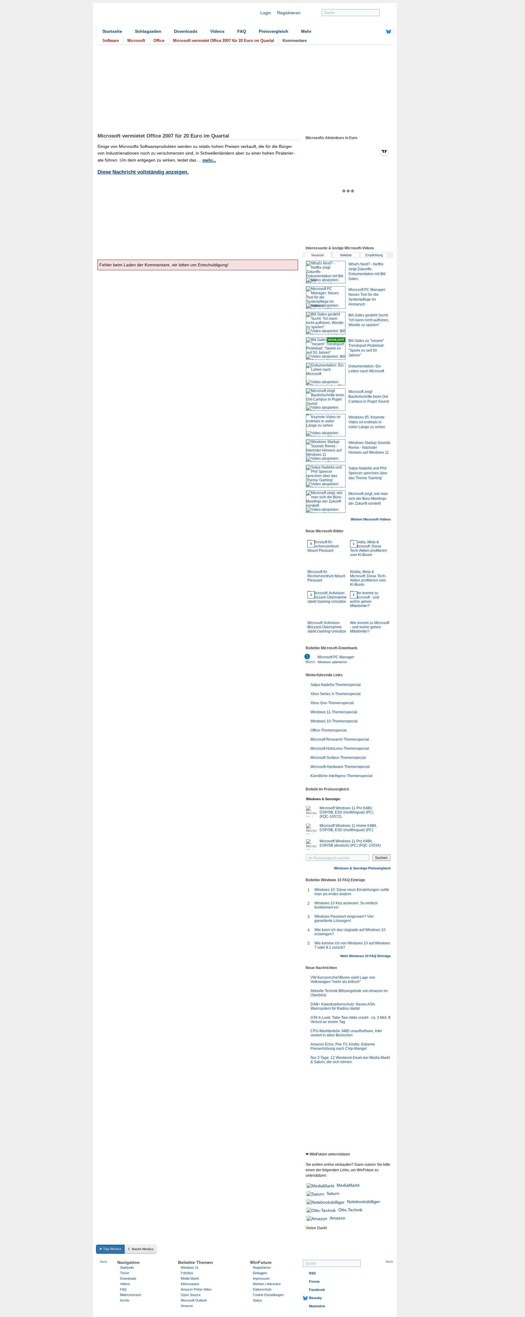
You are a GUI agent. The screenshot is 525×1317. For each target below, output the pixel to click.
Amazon (337, 1218)
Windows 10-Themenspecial (334, 721)
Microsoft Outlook (194, 1300)
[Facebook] (379, 31)
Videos (217, 31)
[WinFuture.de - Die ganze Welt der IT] (147, 16)
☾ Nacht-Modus (140, 1249)
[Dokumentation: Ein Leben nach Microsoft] (325, 374)
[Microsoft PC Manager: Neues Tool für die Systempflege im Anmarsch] (325, 298)
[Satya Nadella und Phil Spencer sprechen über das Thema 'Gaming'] (325, 476)
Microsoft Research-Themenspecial (340, 739)
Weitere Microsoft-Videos (371, 519)
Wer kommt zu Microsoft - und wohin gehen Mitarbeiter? (369, 613)
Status (257, 1300)
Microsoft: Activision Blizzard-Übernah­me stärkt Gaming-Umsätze (326, 613)
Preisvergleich (273, 31)
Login (265, 12)
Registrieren (288, 12)
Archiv (124, 1300)
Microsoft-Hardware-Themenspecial (340, 767)
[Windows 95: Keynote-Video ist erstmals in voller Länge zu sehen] (325, 425)
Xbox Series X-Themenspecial (336, 694)
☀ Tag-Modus (110, 1249)
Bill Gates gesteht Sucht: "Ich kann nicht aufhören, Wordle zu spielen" (368, 320)
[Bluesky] (388, 31)
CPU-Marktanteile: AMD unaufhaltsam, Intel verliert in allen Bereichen (346, 1033)
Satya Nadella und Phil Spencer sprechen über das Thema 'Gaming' (367, 473)
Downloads (185, 31)
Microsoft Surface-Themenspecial (338, 758)
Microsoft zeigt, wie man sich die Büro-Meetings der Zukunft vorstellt (368, 499)
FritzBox (187, 1273)
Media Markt (190, 1278)
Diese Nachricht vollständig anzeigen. (143, 172)
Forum (314, 1281)
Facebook (317, 1289)
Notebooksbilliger (363, 1201)
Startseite (112, 31)
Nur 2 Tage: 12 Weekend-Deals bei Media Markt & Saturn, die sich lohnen (350, 1060)
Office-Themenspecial (329, 730)
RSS (312, 1273)
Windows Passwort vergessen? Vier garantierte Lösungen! (344, 918)
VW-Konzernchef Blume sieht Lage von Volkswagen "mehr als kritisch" (343, 979)
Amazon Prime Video (196, 1289)
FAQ (241, 31)
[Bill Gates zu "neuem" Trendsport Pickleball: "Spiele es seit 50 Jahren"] (325, 349)
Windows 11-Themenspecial (334, 712)
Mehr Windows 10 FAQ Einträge (365, 956)
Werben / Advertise (267, 1284)
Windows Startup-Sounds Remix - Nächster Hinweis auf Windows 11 (369, 448)
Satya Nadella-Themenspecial (336, 685)
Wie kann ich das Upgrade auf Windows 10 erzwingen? (350, 932)
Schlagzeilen (148, 31)
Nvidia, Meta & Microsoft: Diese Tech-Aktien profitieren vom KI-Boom (368, 564)
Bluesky (315, 1298)
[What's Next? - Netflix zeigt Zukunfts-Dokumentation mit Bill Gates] (325, 272)
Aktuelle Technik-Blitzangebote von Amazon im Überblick (349, 993)
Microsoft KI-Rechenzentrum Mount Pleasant (326, 562)
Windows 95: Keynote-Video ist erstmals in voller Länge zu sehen (367, 422)
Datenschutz (262, 1289)
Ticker (124, 1273)
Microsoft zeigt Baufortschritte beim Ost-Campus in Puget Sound (368, 397)
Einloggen (260, 1273)
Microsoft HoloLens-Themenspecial (340, 748)
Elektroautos (190, 1284)
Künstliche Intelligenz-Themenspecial (341, 776)
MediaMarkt (348, 1185)
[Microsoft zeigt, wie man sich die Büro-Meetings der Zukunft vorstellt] (325, 502)
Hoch (103, 1261)
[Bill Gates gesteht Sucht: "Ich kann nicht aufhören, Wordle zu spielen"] (325, 323)
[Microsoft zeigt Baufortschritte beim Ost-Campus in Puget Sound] (325, 400)
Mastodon (317, 1306)
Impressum (261, 1278)
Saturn (333, 1193)
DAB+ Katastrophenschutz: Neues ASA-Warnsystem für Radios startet (343, 1006)
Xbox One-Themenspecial (332, 703)
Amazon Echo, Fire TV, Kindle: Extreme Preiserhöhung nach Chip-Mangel (343, 1046)
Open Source (191, 1295)
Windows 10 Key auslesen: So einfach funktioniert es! (346, 905)
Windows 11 (189, 1267)
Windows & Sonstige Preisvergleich (362, 868)
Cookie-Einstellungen (268, 1295)
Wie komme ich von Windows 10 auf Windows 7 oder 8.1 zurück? (352, 945)
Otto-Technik (350, 1209)
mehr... (209, 160)
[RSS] (370, 31)
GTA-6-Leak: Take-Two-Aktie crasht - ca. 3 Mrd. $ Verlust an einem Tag (350, 1019)
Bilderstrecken (130, 1295)
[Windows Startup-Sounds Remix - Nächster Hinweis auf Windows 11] (325, 451)
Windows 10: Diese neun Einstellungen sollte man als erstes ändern (351, 892)
